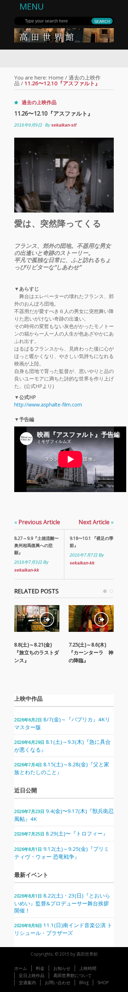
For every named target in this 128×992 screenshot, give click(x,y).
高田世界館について (72, 975)
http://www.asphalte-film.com (48, 404)
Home (56, 77)
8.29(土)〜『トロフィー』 (77, 833)
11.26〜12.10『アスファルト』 (53, 113)
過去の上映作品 (39, 102)
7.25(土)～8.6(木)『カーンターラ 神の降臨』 (91, 652)
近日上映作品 (31, 975)
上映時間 (87, 968)
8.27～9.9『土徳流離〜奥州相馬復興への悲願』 (36, 545)
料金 (40, 968)
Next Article (96, 522)
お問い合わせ (57, 983)
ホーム (20, 968)
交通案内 (27, 983)
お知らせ (61, 968)
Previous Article (37, 522)
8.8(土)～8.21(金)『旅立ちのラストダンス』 (36, 652)
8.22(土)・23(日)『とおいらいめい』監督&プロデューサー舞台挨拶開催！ (62, 903)
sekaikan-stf (63, 125)
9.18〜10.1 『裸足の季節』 (91, 541)
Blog (84, 983)
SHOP (103, 983)
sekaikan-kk (26, 570)
